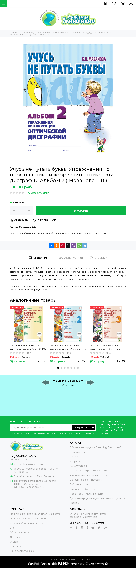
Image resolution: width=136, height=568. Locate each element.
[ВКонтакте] (51, 245)
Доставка (15, 537)
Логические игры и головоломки (89, 470)
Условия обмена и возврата (26, 523)
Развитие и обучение (83, 489)
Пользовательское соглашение (28, 518)
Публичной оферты (83, 433)
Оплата (14, 541)
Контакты (15, 546)
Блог (13, 527)
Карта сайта (84, 559)
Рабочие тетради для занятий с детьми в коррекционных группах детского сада (64, 233)
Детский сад (77, 452)
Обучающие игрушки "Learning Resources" (95, 447)
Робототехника (79, 484)
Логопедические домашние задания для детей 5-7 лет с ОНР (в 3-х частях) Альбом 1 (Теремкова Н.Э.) (28, 347)
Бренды (74, 502)
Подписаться (84, 427)
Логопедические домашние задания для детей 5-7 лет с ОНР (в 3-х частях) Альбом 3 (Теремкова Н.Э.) (108, 347)
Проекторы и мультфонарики (87, 493)
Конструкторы (78, 465)
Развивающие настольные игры (88, 475)
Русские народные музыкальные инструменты (97, 498)
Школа (74, 456)
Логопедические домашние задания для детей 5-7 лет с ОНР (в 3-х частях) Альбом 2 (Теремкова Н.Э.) (68, 347)
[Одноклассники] (56, 245)
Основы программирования (86, 479)
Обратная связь (19, 532)
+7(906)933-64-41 (23, 456)
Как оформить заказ (22, 550)
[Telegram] (84, 245)
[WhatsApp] (79, 245)
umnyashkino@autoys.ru (28, 464)
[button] (58, 368)
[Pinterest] (62, 245)
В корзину (81, 210)
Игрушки (75, 461)
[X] (68, 245)
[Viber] (73, 245)
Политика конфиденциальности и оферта (35, 513)
